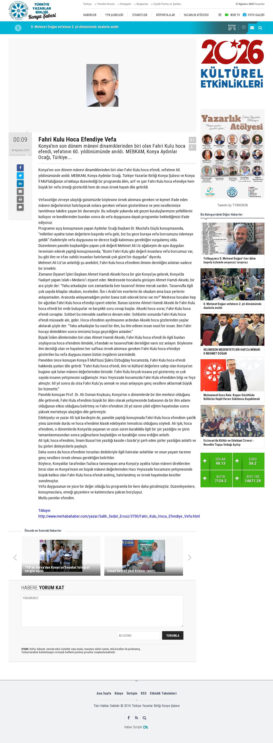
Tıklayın (44, 510)
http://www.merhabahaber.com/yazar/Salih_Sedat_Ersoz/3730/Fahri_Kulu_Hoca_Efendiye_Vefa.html (119, 516)
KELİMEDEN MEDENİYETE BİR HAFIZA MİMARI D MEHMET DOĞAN (79, 28)
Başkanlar (142, 4)
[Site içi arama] (260, 27)
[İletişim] (252, 27)
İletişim (132, 693)
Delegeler (125, 4)
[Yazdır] (20, 199)
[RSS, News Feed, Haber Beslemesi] (137, 718)
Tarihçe (87, 4)
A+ (192, 140)
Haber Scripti (133, 727)
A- (193, 147)
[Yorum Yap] (20, 207)
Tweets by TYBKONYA (232, 205)
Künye (119, 693)
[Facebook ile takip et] (129, 718)
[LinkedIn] (20, 183)
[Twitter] (20, 175)
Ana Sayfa (104, 693)
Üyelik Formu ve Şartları (167, 4)
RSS (144, 693)
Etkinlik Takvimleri (163, 693)
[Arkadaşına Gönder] (20, 191)
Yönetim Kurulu (106, 4)
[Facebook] (20, 167)
